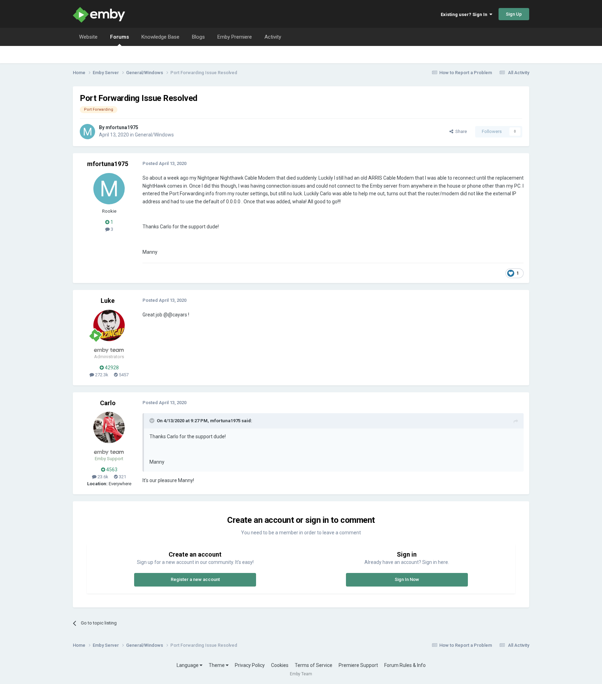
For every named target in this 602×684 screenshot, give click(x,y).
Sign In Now (407, 579)
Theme (217, 665)
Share (460, 131)
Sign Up (514, 14)
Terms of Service (313, 665)
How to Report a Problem (465, 72)
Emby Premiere (234, 37)
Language (188, 665)
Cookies (279, 665)
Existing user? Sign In (465, 14)
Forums (119, 37)
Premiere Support (358, 665)
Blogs (198, 37)
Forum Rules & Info (405, 665)
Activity (272, 37)
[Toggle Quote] (152, 420)
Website (88, 37)
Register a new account (195, 579)
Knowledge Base (160, 37)
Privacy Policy (250, 665)
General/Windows (154, 134)
